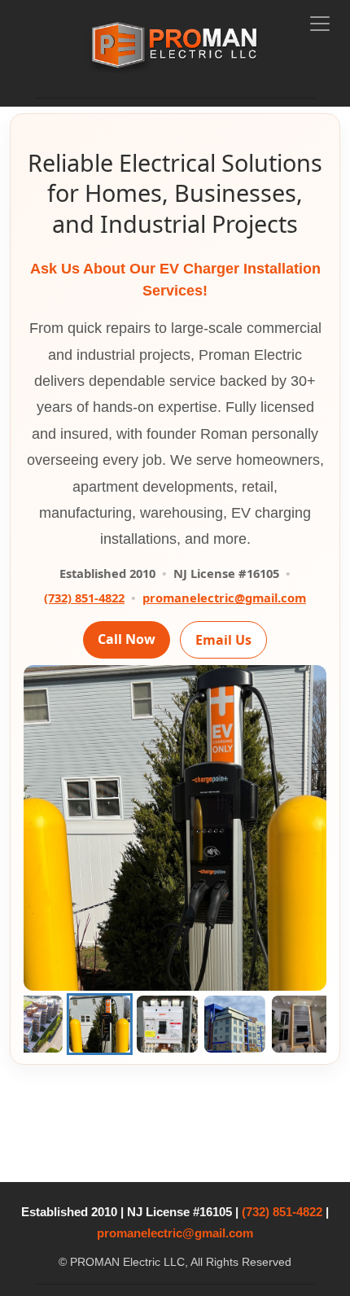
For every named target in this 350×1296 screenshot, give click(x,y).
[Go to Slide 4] (121, 1024)
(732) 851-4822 (84, 597)
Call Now (126, 639)
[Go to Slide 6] (256, 1024)
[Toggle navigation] (319, 24)
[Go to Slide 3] (53, 1024)
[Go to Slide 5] (188, 1024)
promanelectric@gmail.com (224, 597)
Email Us (223, 640)
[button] (175, 828)
